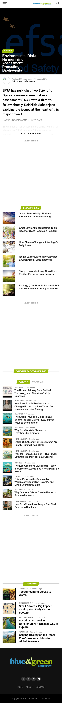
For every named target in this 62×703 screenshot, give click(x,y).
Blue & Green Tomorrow (24, 81)
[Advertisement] (31, 173)
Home (20, 687)
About (29, 687)
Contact (40, 687)
